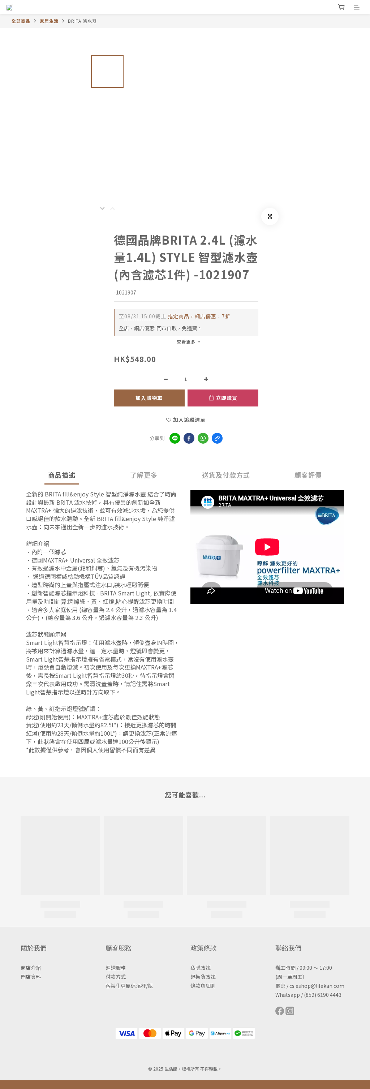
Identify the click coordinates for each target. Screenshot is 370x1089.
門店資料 (31, 976)
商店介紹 (31, 967)
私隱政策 (200, 967)
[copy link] (217, 438)
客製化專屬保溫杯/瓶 (129, 985)
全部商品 (21, 21)
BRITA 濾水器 (82, 21)
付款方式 (116, 976)
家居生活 (49, 21)
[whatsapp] (203, 438)
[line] (174, 438)
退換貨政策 (203, 976)
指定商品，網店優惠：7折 (175, 316)
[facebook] (189, 438)
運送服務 (116, 967)
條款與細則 (203, 985)
